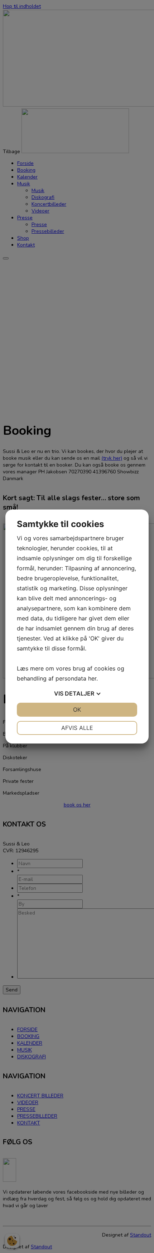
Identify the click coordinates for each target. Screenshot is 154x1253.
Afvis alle (77, 727)
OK (77, 709)
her (92, 678)
